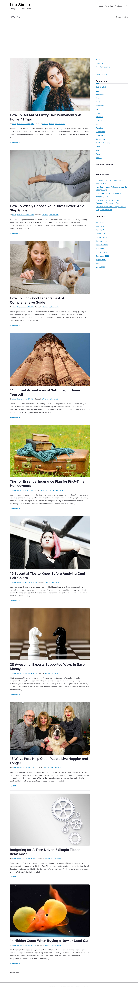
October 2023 (101, 252)
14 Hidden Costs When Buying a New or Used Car (49, 941)
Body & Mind (101, 87)
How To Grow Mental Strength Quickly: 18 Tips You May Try (111, 208)
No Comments (60, 124)
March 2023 (100, 267)
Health (98, 113)
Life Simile (20, 4)
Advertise (109, 6)
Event (98, 98)
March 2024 (100, 234)
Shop (98, 147)
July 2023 (100, 263)
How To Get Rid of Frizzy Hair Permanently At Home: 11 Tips (107, 201)
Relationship (100, 139)
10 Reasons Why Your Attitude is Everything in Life (108, 195)
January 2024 (101, 241)
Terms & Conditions (82, 986)
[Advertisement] (69, 34)
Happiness (100, 106)
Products (118, 6)
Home (100, 6)
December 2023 (102, 245)
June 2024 (100, 222)
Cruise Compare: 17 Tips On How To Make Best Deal (110, 181)
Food (98, 102)
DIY (97, 91)
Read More (14, 142)
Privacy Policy (101, 74)
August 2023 (101, 260)
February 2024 (101, 237)
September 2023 (102, 256)
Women (51, 124)
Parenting (99, 128)
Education (100, 94)
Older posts (15, 973)
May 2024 (100, 226)
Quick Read (100, 135)
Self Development (103, 143)
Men (97, 124)
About (98, 59)
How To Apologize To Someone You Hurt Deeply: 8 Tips (112, 188)
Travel (98, 154)
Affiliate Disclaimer (103, 67)
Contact (99, 71)
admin (14, 124)
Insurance (44, 490)
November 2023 (102, 248)
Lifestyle (45, 124)
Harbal (98, 109)
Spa (97, 150)
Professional (100, 132)
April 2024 (100, 230)
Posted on (25, 124)
